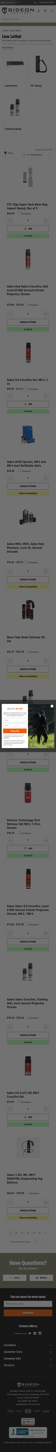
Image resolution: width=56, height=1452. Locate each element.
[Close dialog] (52, 706)
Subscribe (15, 731)
